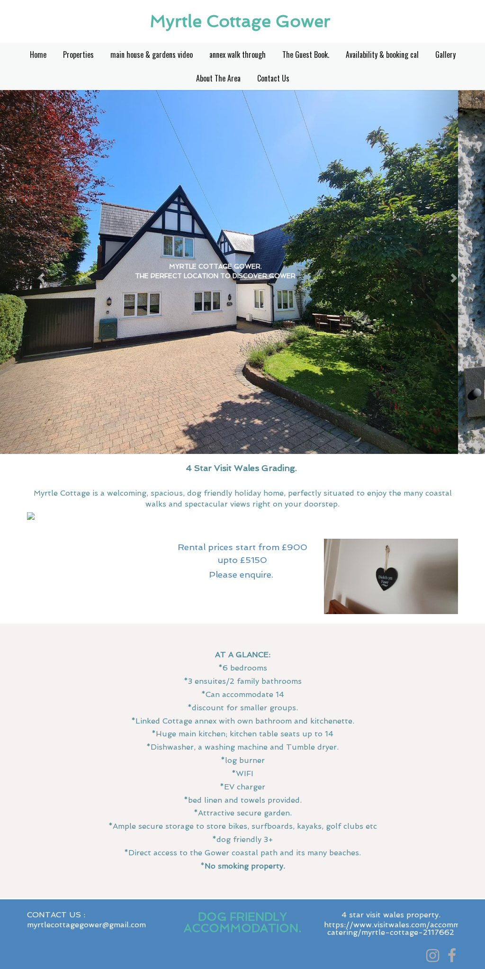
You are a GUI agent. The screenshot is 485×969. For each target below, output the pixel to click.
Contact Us (273, 78)
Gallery (445, 54)
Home (38, 54)
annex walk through (237, 54)
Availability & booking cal (382, 54)
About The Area (218, 78)
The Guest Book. (305, 54)
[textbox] (242, 21)
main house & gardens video (151, 54)
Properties (78, 54)
